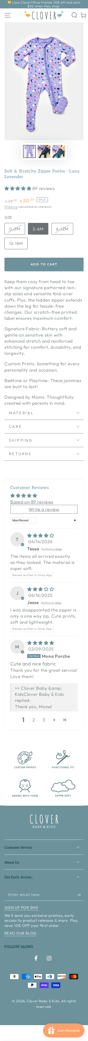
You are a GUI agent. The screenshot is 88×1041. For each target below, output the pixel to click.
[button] (74, 15)
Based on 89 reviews (31, 502)
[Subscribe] (80, 894)
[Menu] (7, 15)
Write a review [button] (44, 509)
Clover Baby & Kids (43, 1001)
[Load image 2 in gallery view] (44, 151)
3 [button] (44, 720)
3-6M (38, 229)
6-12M (62, 229)
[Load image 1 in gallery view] (29, 151)
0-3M (14, 229)
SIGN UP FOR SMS (21, 907)
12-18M (16, 243)
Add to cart (44, 264)
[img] (40, 535)
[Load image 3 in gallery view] (58, 151)
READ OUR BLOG (20, 933)
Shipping (10, 206)
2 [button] (33, 720)
